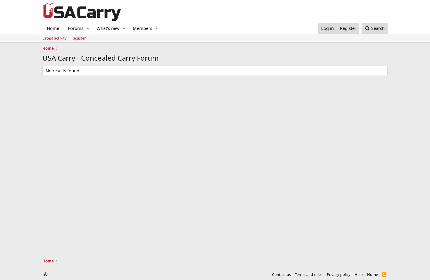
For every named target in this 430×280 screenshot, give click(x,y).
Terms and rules (308, 274)
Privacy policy (338, 274)
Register (78, 38)
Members (142, 28)
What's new (108, 28)
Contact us (281, 274)
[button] (88, 28)
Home (53, 28)
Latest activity (54, 38)
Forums (75, 28)
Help (359, 274)
